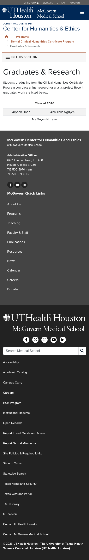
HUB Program (12, 402)
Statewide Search (14, 473)
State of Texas (12, 463)
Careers (12, 280)
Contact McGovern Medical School (25, 534)
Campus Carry (12, 382)
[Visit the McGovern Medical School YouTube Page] (54, 340)
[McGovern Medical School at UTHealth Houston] (33, 12)
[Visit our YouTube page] (17, 185)
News (11, 261)
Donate (12, 289)
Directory (30, 3)
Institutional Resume (16, 412)
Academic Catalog (15, 372)
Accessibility (11, 362)
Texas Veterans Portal (17, 493)
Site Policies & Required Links (22, 453)
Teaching (13, 223)
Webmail (48, 3)
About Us (14, 204)
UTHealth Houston (68, 3)
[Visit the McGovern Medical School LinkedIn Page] (63, 340)
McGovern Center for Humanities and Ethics (44, 140)
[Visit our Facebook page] (10, 185)
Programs (14, 214)
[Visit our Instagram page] (24, 185)
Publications (16, 242)
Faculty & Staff (17, 233)
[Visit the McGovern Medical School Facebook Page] (26, 340)
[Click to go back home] (6, 36)
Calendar (13, 270)
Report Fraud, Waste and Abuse (24, 433)
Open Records (12, 423)
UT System (10, 514)
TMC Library (11, 504)
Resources (14, 252)
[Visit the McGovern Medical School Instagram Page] (44, 340)
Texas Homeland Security (19, 483)
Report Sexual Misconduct (20, 443)
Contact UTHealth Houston (20, 524)
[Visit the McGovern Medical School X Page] (35, 340)
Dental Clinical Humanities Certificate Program (42, 41)
